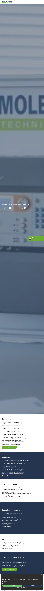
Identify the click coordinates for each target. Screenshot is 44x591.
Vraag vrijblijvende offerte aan (9, 447)
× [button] (41, 574)
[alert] (22, 582)
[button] (3, 582)
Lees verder (36, 579)
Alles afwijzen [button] (32, 585)
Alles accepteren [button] (12, 585)
